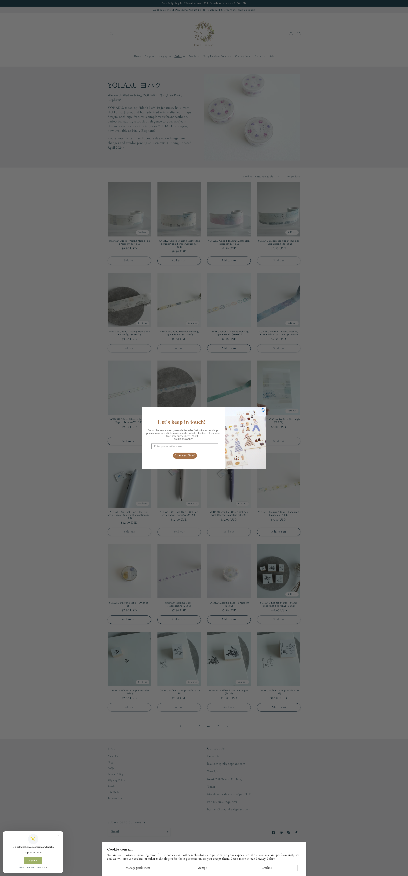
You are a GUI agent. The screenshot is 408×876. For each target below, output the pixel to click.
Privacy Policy (265, 859)
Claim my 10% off (185, 455)
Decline (267, 868)
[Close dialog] (263, 409)
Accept (202, 868)
